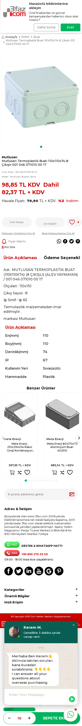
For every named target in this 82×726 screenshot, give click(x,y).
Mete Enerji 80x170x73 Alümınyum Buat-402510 (62, 447)
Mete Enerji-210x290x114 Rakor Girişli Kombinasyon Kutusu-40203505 (20, 447)
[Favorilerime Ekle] (27, 472)
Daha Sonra (46, 27)
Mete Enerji (12, 439)
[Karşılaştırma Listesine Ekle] (19, 472)
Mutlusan (9, 157)
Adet (9, 709)
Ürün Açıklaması (20, 257)
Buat (37, 37)
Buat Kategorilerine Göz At (58, 233)
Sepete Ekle (55, 718)
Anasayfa (11, 37)
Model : (19, 176)
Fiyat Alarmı (17, 241)
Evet (70, 27)
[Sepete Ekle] (12, 472)
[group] (41, 97)
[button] (41, 147)
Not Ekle (9, 247)
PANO (25, 37)
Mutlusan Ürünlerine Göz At (18, 233)
